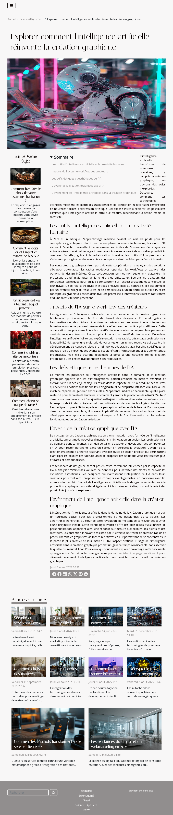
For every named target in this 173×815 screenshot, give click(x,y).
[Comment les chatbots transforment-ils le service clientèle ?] (47, 729)
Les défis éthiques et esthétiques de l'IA (76, 178)
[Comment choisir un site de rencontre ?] (25, 340)
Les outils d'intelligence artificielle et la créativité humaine (88, 164)
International (86, 795)
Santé (86, 800)
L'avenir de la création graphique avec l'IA (78, 185)
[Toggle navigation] (11, 5)
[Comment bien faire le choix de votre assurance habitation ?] (25, 176)
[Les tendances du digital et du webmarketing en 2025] (125, 729)
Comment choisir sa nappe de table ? (25, 403)
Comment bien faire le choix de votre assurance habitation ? (26, 195)
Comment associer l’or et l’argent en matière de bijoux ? (26, 252)
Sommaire (63, 157)
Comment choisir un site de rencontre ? (26, 354)
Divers (86, 809)
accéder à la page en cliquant (138, 553)
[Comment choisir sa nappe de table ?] (25, 388)
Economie (86, 790)
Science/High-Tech (31, 19)
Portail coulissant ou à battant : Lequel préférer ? (26, 304)
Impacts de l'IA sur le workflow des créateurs (80, 171)
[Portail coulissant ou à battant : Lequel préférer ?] (25, 288)
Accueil (11, 19)
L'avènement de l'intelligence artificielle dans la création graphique (94, 193)
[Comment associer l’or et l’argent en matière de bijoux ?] (25, 235)
